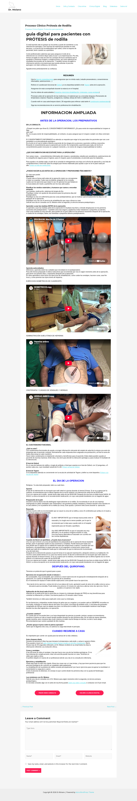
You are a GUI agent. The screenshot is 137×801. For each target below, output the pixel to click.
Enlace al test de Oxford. (71, 467)
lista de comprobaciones (44, 79)
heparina (58, 92)
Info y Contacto (69, 6)
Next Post (111, 706)
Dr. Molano (14, 9)
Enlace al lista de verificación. (40, 165)
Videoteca (113, 6)
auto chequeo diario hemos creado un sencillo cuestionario (64, 643)
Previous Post (27, 706)
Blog (105, 6)
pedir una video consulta (77, 683)
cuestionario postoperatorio (100, 101)
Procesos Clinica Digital (34, 29)
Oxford (59, 85)
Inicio (58, 6)
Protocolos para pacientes (53, 29)
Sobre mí (123, 6)
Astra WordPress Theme (85, 792)
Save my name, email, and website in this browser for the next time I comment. (57, 764)
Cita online (82, 6)
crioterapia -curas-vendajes (89, 92)
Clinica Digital (94, 6)
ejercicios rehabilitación (70, 92)
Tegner (86, 85)
